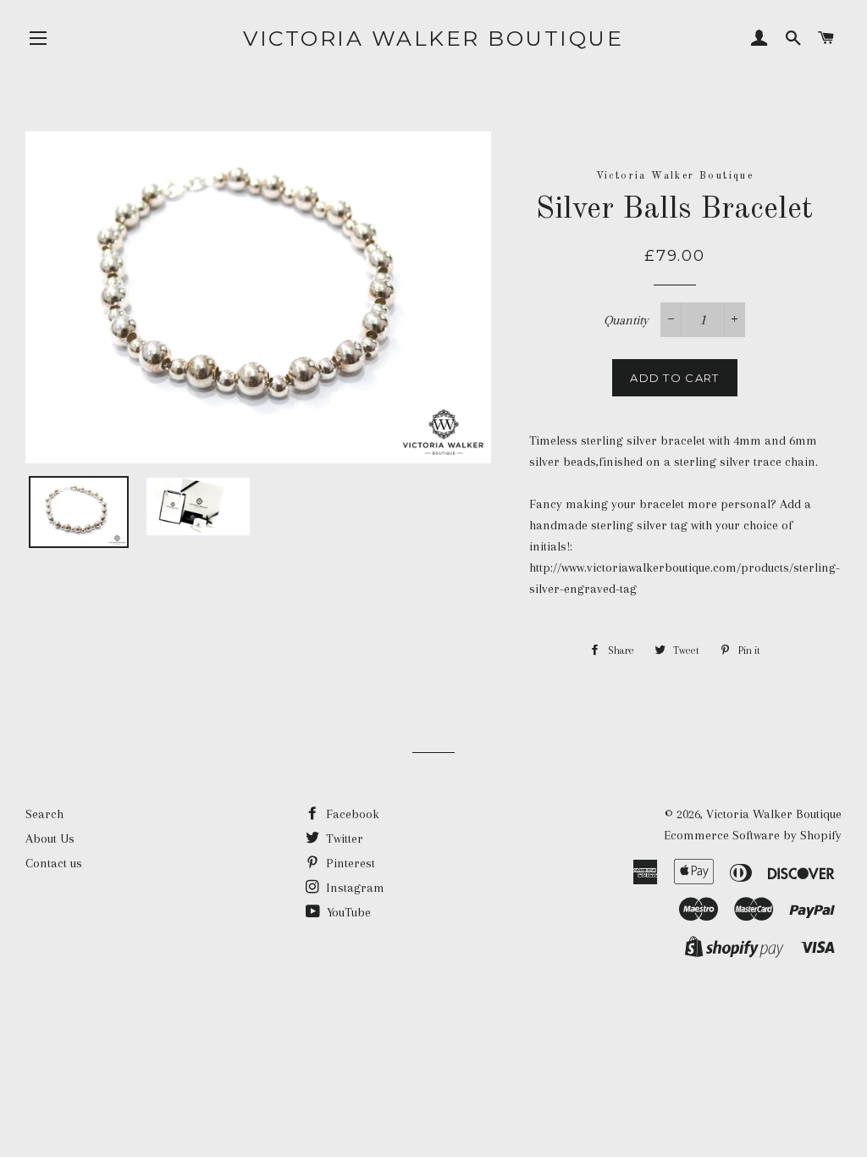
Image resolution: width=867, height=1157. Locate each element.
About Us (50, 838)
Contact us (53, 863)
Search (44, 814)
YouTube (347, 912)
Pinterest (349, 863)
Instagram (353, 887)
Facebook (351, 814)
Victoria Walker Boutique (433, 38)
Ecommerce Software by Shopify (753, 835)
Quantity (626, 320)
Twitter (343, 838)
